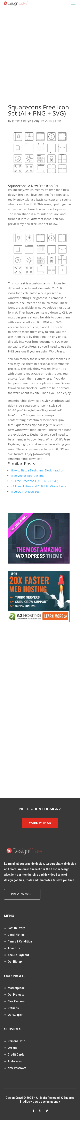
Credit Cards (16, 1054)
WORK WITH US (40, 822)
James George (21, 121)
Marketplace (16, 988)
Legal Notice (16, 935)
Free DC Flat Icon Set (25, 491)
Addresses (15, 1061)
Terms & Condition (20, 941)
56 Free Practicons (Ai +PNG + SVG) (34, 481)
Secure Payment (18, 955)
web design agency (47, 1101)
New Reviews (16, 1001)
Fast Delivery (16, 928)
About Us (14, 948)
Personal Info (16, 1041)
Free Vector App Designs (27, 476)
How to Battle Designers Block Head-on (37, 470)
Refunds (13, 1008)
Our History (15, 961)
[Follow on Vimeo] (46, 1110)
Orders (12, 1048)
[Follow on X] (40, 1110)
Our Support (16, 1015)
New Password (17, 1068)
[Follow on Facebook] (33, 1110)
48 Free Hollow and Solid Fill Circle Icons (38, 486)
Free (58, 121)
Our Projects (16, 994)
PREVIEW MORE (22, 894)
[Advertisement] (40, 50)
